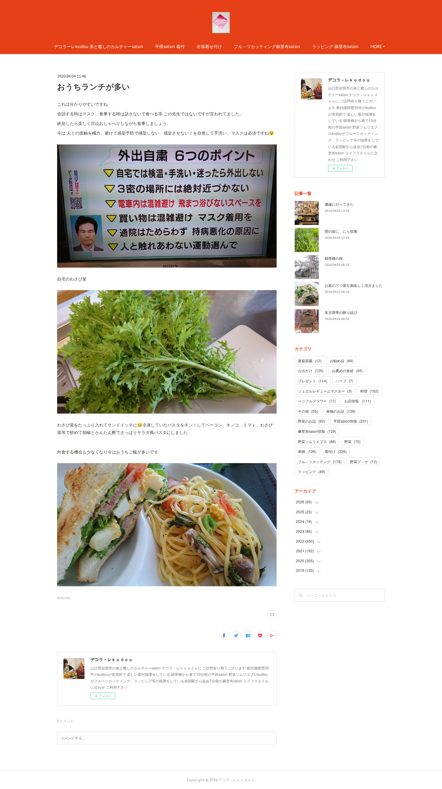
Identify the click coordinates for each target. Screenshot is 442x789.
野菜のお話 (311, 420)
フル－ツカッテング (320, 461)
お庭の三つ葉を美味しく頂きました (353, 285)
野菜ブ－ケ (363, 461)
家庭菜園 (309, 360)
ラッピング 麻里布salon (335, 46)
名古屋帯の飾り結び (341, 312)
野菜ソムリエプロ (317, 441)
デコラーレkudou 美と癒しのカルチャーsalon (98, 46)
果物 (307, 451)
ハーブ (344, 380)
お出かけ (311, 370)
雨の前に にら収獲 (341, 231)
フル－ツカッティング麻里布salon (267, 46)
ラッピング (311, 471)
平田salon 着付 (170, 46)
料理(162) (63, 598)
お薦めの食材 (347, 370)
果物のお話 (340, 411)
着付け (336, 451)
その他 (308, 411)
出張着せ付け (209, 46)
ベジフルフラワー (317, 400)
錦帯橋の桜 (334, 258)
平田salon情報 (350, 420)
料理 (369, 390)
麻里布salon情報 (317, 431)
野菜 (352, 441)
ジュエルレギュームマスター (325, 390)
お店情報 (357, 400)
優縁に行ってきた (339, 204)
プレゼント (312, 380)
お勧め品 (341, 360)
